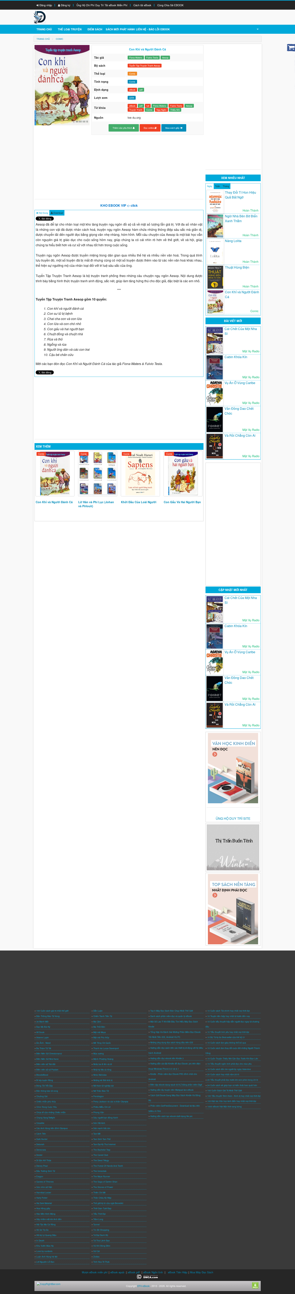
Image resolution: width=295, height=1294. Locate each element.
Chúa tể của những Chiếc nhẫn (51, 1112)
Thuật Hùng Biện (237, 267)
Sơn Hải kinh (99, 1123)
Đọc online (149, 127)
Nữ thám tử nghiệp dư (103, 1085)
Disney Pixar (42, 1165)
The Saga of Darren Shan (105, 1181)
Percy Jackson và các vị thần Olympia (110, 1101)
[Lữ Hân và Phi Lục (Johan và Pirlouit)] (97, 473)
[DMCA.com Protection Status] (148, 1276)
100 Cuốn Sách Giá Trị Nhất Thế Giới (224, 1090)
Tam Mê (97, 1133)
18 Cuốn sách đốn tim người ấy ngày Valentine (229, 1069)
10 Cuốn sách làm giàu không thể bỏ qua (226, 1042)
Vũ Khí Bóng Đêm (101, 1245)
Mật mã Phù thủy (101, 1037)
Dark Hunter (41, 1139)
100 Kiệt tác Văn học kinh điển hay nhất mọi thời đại (231, 1101)
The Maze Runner (101, 1176)
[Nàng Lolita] (215, 251)
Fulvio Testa (152, 57)
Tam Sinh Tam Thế (102, 1139)
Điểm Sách (94, 29)
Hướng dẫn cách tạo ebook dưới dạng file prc (171, 1116)
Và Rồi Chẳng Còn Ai (240, 435)
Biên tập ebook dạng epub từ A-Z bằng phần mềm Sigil (176, 1084)
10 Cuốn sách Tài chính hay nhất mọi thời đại (228, 1010)
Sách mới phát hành (120, 29)
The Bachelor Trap (101, 1149)
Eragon (39, 1176)
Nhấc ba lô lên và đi (102, 1064)
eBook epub (117, 1272)
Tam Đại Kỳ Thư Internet (104, 1144)
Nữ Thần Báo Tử (101, 1091)
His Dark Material (44, 1203)
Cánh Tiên (41, 1133)
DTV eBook (143, 1286)
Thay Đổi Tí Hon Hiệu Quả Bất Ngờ (240, 194)
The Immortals (99, 1171)
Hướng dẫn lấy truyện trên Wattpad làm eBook (171, 1090)
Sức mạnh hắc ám (101, 1128)
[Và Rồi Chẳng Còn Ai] (215, 446)
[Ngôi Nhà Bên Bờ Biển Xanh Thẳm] (215, 226)
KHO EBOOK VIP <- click (119, 205)
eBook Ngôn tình (153, 1272)
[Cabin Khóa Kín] (215, 367)
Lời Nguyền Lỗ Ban (45, 1261)
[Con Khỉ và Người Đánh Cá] (55, 473)
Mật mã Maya (99, 1032)
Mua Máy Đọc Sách (201, 1272)
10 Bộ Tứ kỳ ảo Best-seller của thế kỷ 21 (226, 1037)
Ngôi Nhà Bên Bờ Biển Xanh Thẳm (241, 218)
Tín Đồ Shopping (101, 1230)
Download (58, 212)
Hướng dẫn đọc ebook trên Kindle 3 (167, 1058)
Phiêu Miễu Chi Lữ (101, 1107)
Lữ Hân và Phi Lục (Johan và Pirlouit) (96, 504)
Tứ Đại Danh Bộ (100, 1235)
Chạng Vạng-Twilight (45, 1117)
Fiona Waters (135, 57)
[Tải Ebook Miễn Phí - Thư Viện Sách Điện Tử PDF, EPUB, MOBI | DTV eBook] (40, 16)
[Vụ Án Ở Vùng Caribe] (215, 393)
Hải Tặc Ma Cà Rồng (46, 1224)
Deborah (40, 1144)
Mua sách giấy (172, 127)
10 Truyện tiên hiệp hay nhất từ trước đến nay (228, 1016)
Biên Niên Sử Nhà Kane (47, 1059)
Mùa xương (98, 1053)
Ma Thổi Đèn (99, 1026)
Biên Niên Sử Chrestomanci (49, 1053)
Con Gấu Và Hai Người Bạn (182, 502)
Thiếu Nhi (175, 109)
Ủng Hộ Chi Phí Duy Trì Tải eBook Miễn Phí (101, 5)
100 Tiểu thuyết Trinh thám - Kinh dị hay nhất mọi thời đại (233, 1096)
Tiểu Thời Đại (99, 1213)
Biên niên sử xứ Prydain (47, 1069)
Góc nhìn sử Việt (44, 1187)
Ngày (209, 186)
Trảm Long (98, 1219)
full (147, 105)
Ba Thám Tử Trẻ (43, 1048)
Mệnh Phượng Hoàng (103, 1059)
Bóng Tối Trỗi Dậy (44, 1085)
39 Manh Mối (42, 1021)
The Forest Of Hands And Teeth (108, 1165)
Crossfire (40, 1123)
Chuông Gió (42, 1096)
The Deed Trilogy (101, 1160)
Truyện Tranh (135, 109)
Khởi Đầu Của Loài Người (138, 502)
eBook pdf (134, 1272)
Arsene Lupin (42, 1037)
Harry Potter (41, 1197)
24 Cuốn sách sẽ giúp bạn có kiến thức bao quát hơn (232, 1085)
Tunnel (96, 1224)
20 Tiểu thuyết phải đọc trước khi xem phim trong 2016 (232, 1079)
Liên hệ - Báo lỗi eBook (153, 29)
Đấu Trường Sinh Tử (45, 1171)
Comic (132, 73)
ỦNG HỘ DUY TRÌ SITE (233, 818)
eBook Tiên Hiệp (177, 1272)
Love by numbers (44, 1251)
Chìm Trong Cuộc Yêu (46, 1107)
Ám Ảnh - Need (43, 1043)
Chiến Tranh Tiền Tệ (102, 1016)
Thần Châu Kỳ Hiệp (102, 1197)
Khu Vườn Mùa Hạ (45, 1245)
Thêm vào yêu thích (123, 127)
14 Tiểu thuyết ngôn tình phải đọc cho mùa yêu (229, 1063)
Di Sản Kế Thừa (43, 1160)
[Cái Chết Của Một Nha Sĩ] (215, 340)
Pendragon (98, 1096)
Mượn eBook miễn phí (95, 1272)
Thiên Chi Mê (99, 1192)
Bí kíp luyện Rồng (44, 1080)
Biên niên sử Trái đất (45, 1064)
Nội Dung (43, 212)
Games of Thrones (45, 1181)
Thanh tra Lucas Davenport (106, 1048)
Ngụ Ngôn (161, 109)
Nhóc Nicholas (100, 1074)
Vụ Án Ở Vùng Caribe (240, 382)
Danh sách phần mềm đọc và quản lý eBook (171, 1016)
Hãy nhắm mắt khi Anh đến (49, 1219)
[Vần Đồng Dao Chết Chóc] (215, 419)
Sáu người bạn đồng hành (105, 1117)
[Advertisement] (119, 167)
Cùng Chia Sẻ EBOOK (170, 5)
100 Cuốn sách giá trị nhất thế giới (52, 1010)
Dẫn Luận (98, 1010)
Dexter (39, 1155)
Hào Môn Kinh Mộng (45, 1213)
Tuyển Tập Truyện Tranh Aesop (144, 65)
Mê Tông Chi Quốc (102, 1043)
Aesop (165, 57)
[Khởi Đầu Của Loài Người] (140, 473)
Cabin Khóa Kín (236, 357)
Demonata (41, 1149)
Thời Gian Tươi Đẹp (102, 1208)
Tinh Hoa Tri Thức (101, 1261)
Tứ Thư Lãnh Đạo (101, 1240)
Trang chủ (44, 29)
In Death (40, 1240)
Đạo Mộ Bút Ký (43, 1026)
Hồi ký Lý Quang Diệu (46, 1235)
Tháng (226, 186)
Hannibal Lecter (43, 1192)
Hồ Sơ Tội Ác (42, 1230)
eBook (132, 89)
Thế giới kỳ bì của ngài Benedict (108, 1203)
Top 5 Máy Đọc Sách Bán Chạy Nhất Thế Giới (171, 1010)
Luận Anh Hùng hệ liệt (46, 1256)
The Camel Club (100, 1155)
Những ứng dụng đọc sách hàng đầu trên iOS (171, 1042)
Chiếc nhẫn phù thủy (46, 1101)
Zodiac (96, 1256)
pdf (140, 89)
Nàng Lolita (233, 240)
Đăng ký (65, 5)
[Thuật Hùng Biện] (215, 277)
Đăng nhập (45, 5)
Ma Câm (97, 1021)
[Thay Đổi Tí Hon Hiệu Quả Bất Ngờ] (215, 202)
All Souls (40, 1032)
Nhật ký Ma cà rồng (102, 1069)
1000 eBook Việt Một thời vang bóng (224, 1106)
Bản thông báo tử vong (47, 1091)
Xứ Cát (96, 1251)
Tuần (217, 186)
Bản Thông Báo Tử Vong (48, 1016)
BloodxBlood (42, 1074)
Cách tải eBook (142, 5)
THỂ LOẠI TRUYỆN (69, 29)
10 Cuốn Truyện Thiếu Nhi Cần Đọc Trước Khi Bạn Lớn (232, 1058)
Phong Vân (98, 1112)
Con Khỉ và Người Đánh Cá (54, 502)
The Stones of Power (103, 1187)
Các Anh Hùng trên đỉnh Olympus (52, 1128)
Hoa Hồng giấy (43, 1208)
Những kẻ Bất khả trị (102, 1080)
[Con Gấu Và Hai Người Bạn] (183, 473)
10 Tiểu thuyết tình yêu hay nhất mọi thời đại (228, 1032)
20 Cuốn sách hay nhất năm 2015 (223, 1074)
